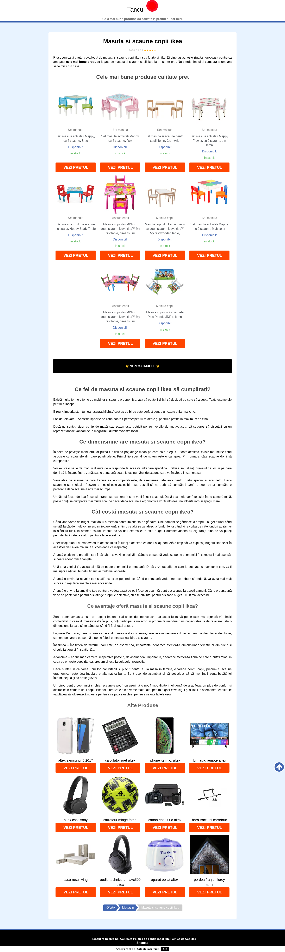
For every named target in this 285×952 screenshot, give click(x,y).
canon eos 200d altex (164, 820)
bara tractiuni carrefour (209, 820)
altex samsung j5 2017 (75, 760)
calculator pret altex (120, 760)
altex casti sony (76, 820)
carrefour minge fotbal (120, 820)
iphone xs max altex (164, 760)
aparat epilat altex (165, 880)
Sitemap (142, 942)
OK (165, 948)
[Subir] (279, 767)
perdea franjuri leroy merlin (209, 882)
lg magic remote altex (209, 760)
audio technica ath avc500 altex (120, 882)
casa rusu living (76, 880)
